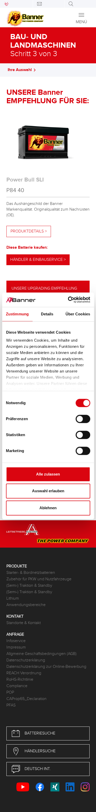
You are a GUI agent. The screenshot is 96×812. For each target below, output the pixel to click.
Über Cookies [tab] (78, 314)
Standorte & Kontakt (23, 622)
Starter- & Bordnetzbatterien (30, 572)
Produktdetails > (28, 231)
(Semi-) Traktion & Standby (29, 585)
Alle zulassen (48, 474)
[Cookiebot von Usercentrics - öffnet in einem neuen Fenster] (68, 299)
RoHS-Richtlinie (19, 679)
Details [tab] (47, 314)
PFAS (11, 705)
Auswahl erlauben (48, 491)
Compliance (16, 686)
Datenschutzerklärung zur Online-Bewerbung (46, 666)
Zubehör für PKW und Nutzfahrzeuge (38, 579)
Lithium (12, 598)
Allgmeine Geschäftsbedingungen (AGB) (41, 653)
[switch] (83, 419)
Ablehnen (48, 508)
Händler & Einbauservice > (38, 259)
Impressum (16, 647)
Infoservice (16, 640)
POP (10, 692)
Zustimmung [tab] (17, 314)
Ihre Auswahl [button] (20, 69)
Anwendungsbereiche (26, 604)
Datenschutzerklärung (25, 660)
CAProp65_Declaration (26, 698)
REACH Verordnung (23, 673)
